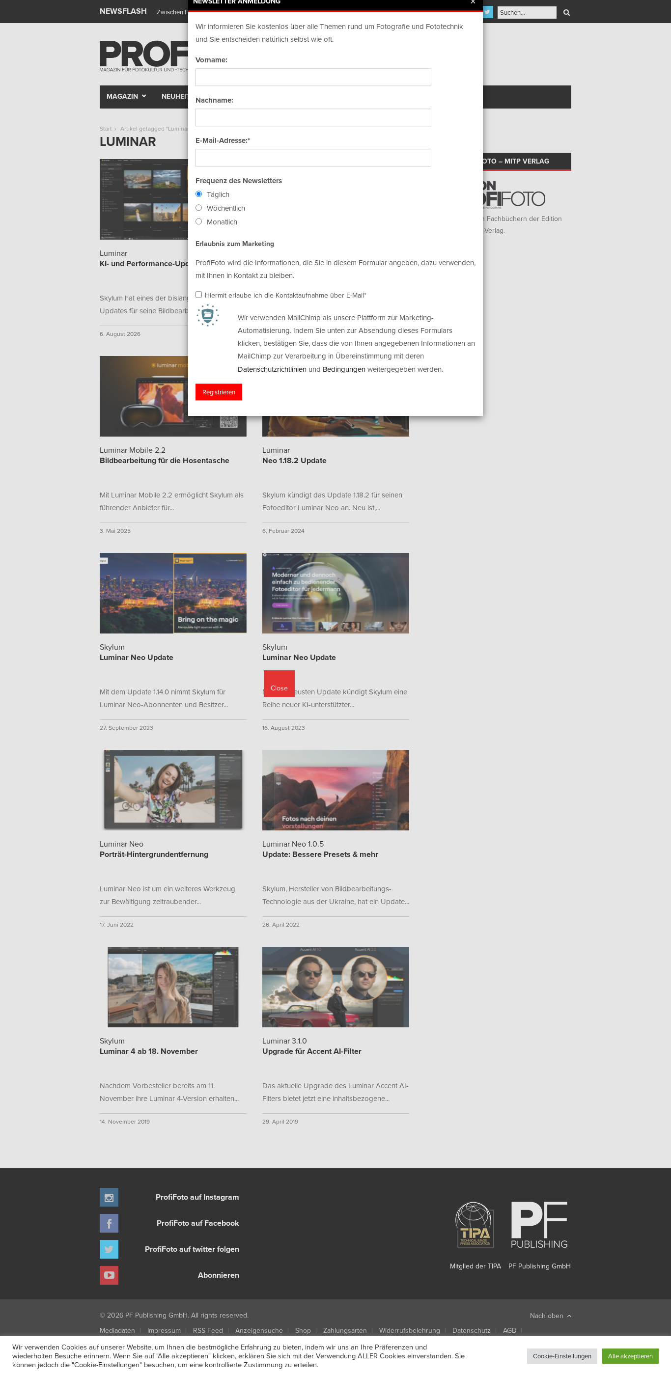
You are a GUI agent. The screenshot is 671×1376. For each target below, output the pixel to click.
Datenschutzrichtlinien (272, 369)
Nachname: (214, 100)
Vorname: (211, 60)
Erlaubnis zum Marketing (235, 243)
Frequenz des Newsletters (239, 180)
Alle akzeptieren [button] (630, 1355)
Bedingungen (344, 369)
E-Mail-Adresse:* (223, 140)
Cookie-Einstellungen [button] (562, 1355)
